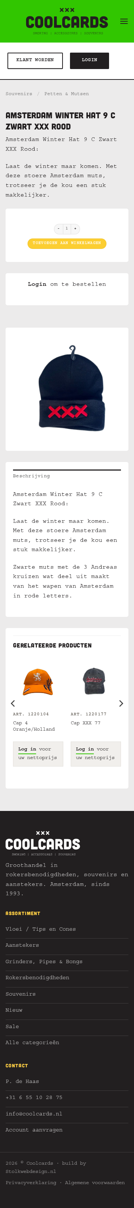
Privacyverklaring (31, 1183)
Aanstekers (22, 946)
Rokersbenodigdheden (37, 978)
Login (37, 285)
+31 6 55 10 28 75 (34, 1098)
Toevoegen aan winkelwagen (67, 243)
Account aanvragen (34, 1131)
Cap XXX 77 (85, 723)
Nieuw (14, 1011)
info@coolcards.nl (34, 1115)
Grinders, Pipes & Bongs (44, 962)
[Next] (120, 718)
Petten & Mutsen (66, 94)
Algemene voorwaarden (95, 1183)
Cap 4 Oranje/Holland (34, 727)
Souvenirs (19, 94)
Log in (27, 749)
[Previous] (13, 718)
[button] (123, 21)
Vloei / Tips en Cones (41, 930)
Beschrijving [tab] (31, 476)
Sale (12, 1027)
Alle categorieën (32, 1043)
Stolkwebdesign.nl (31, 1172)
